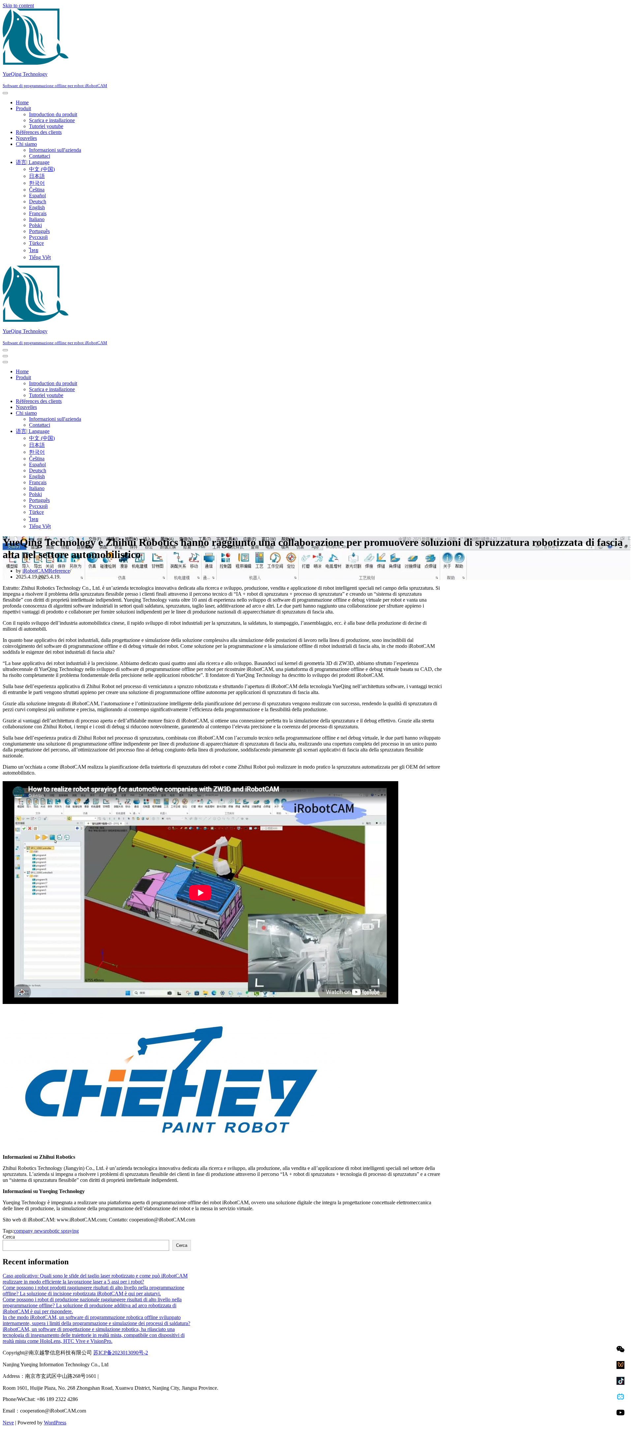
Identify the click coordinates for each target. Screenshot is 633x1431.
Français (37, 213)
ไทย (33, 250)
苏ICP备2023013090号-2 (120, 1352)
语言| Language (32, 162)
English (37, 207)
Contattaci (39, 156)
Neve (8, 1422)
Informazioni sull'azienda (55, 150)
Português (39, 231)
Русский (38, 237)
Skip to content (18, 5)
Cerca (9, 1237)
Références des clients (39, 132)
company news (29, 1231)
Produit (23, 108)
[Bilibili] (620, 1396)
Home (22, 102)
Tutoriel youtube (46, 126)
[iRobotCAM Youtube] (620, 1412)
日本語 (37, 176)
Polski (35, 225)
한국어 (37, 183)
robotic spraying (62, 1231)
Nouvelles (26, 138)
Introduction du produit (53, 114)
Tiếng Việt (40, 257)
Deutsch (37, 201)
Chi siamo (26, 144)
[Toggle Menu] (5, 93)
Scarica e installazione (52, 120)
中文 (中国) (42, 169)
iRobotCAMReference (46, 571)
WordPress (55, 1422)
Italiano (37, 219)
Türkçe (36, 243)
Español (37, 195)
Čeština (37, 189)
